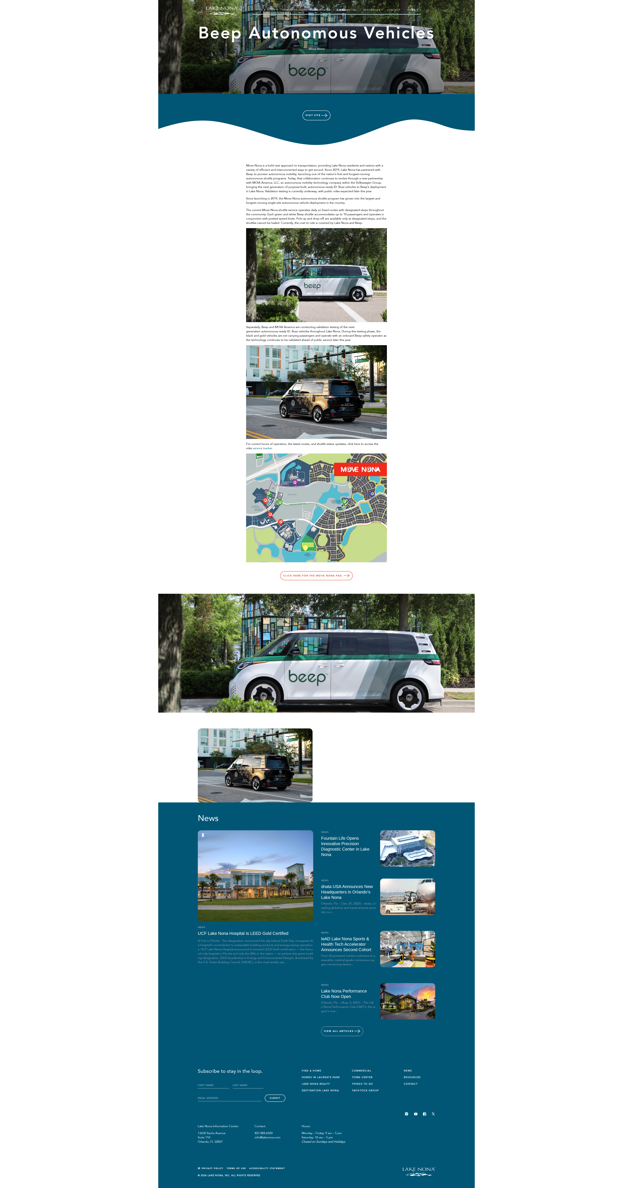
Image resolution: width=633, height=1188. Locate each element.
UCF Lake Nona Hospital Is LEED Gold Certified (243, 933)
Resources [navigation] (371, 10)
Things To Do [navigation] (362, 1083)
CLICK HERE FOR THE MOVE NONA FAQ (312, 575)
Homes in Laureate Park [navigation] (321, 1077)
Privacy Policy (212, 1168)
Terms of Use (236, 1168)
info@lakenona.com (267, 1137)
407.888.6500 (264, 1133)
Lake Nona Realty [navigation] (316, 1083)
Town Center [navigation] (320, 10)
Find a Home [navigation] (265, 10)
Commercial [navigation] (347, 10)
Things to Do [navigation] (292, 10)
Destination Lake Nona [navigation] (320, 1090)
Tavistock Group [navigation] (365, 1090)
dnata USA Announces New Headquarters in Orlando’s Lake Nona (347, 892)
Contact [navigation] (394, 10)
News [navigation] (411, 10)
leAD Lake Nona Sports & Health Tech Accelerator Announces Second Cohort (346, 944)
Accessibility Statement (267, 1168)
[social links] (406, 1114)
